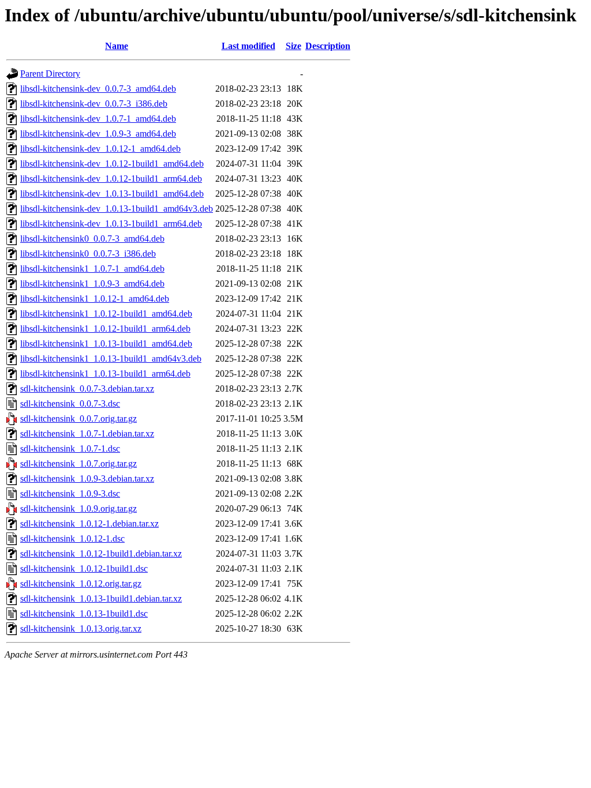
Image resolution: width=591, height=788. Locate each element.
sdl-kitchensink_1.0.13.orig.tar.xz (80, 628)
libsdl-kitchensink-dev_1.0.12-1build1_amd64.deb (112, 163)
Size (293, 46)
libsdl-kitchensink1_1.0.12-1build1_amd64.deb (106, 313)
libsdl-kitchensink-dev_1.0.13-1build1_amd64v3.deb (116, 208)
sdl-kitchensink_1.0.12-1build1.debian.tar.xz (101, 553)
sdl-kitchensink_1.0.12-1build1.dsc (84, 568)
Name (116, 46)
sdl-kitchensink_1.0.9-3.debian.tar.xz (87, 478)
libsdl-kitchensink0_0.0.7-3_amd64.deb (92, 238)
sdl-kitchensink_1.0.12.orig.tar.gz (80, 583)
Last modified (248, 46)
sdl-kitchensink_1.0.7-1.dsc (70, 448)
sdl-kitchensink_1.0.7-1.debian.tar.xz (87, 433)
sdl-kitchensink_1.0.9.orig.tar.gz (78, 508)
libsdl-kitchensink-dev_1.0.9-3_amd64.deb (98, 133)
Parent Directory (50, 73)
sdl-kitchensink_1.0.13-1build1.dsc (84, 613)
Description (327, 46)
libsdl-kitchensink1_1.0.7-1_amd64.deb (92, 268)
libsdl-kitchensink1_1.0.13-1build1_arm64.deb (105, 373)
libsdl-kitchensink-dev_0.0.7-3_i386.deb (93, 103)
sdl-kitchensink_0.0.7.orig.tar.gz (78, 418)
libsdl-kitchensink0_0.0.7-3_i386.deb (88, 253)
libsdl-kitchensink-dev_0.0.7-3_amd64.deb (98, 88)
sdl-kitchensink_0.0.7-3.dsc (70, 403)
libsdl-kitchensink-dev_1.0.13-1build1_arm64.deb (111, 223)
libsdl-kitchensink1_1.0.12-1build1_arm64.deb (105, 328)
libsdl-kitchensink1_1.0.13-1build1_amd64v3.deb (110, 358)
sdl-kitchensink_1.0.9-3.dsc (70, 493)
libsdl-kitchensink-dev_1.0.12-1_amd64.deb (100, 148)
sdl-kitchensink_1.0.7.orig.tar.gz (78, 463)
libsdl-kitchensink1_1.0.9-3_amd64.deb (92, 283)
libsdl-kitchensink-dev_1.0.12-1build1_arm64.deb (111, 178)
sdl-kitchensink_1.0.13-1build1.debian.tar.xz (101, 598)
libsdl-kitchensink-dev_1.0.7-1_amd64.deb (98, 118)
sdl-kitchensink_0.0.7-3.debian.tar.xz (87, 388)
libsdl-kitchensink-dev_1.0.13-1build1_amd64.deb (112, 193)
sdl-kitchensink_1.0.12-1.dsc (72, 538)
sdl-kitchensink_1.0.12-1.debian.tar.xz (89, 523)
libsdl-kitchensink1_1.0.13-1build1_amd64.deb (106, 343)
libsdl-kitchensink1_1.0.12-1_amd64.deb (94, 298)
